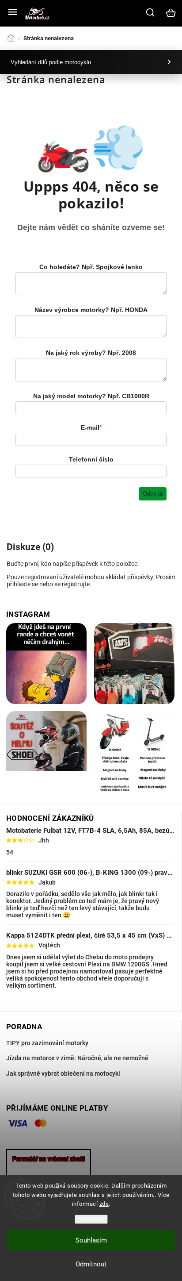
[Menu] (13, 13)
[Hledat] (150, 12)
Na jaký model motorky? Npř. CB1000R (91, 396)
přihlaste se (22, 584)
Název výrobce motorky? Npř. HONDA (91, 309)
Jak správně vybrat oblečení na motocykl (63, 1073)
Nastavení (91, 1219)
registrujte (76, 584)
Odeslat (153, 493)
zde (104, 1203)
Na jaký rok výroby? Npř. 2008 (91, 352)
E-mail (91, 427)
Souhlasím (91, 1240)
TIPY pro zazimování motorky (47, 1042)
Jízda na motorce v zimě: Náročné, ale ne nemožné (77, 1058)
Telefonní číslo (91, 459)
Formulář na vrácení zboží (48, 1158)
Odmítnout (91, 1264)
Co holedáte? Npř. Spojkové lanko (91, 266)
